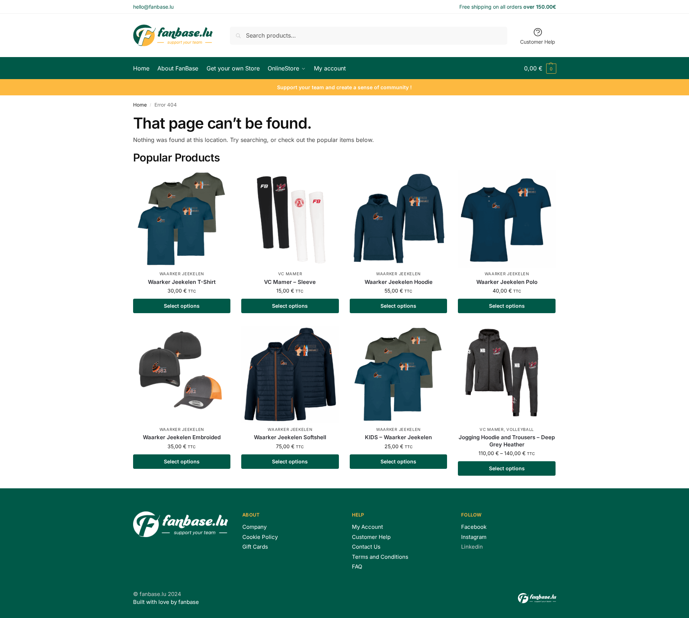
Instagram (473, 536)
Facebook (473, 526)
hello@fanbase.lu (153, 7)
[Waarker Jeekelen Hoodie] (398, 219)
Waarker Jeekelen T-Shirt (182, 281)
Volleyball (520, 429)
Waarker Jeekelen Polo (506, 281)
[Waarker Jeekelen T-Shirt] (182, 219)
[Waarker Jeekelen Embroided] (182, 374)
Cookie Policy (260, 536)
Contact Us (366, 546)
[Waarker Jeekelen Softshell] (290, 374)
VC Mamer (290, 273)
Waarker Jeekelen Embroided (182, 437)
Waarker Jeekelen (182, 273)
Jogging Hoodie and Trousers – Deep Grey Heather (507, 441)
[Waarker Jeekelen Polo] (507, 219)
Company (254, 526)
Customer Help (537, 42)
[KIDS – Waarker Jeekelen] (398, 374)
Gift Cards (255, 546)
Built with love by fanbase (166, 601)
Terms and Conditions (380, 556)
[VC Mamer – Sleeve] (290, 219)
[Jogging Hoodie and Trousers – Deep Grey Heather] (507, 374)
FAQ (357, 566)
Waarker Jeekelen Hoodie (399, 281)
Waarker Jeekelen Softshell (290, 437)
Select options (182, 306)
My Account (367, 526)
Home (140, 105)
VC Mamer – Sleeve (290, 281)
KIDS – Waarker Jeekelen (398, 437)
